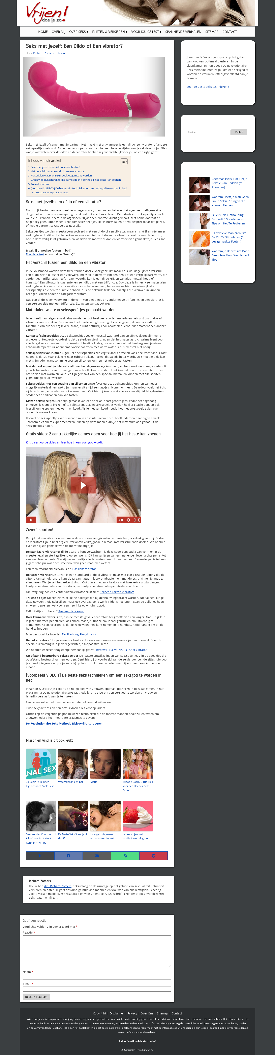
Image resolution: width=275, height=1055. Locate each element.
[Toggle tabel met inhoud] (122, 161)
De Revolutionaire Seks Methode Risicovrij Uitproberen (64, 723)
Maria (93, 782)
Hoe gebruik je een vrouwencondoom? (102, 836)
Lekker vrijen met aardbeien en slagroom (136, 836)
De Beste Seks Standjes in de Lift (73, 836)
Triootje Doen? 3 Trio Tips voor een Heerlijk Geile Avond (138, 786)
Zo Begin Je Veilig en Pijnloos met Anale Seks (40, 784)
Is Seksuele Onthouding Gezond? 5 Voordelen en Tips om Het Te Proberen (228, 219)
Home (43, 32)
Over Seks (78, 32)
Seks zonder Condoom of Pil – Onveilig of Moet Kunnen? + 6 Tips (41, 838)
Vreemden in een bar (70, 782)
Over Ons (147, 1013)
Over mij (58, 32)
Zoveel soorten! (40, 184)
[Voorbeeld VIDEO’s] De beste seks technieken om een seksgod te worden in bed (79, 188)
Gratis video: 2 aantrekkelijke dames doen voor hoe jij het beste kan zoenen (76, 179)
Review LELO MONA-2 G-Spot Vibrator (121, 650)
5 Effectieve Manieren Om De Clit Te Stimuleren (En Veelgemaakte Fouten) (229, 237)
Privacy (132, 1013)
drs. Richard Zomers (57, 886)
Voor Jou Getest (145, 32)
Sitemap (211, 32)
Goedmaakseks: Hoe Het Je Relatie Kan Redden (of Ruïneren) (229, 183)
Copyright (99, 1013)
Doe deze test (35, 254)
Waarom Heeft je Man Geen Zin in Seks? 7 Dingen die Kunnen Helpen (230, 201)
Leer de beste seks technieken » (208, 87)
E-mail (28, 984)
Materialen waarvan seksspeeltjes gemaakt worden (61, 175)
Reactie (29, 932)
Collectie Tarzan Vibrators (117, 592)
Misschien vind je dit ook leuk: (52, 192)
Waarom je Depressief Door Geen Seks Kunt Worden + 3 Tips (230, 255)
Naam (28, 972)
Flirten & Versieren (109, 32)
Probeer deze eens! (71, 611)
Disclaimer (117, 1013)
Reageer (63, 53)
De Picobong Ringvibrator (79, 634)
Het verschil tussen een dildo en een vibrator (57, 171)
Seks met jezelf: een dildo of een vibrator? (55, 167)
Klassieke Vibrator (84, 569)
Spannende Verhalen (183, 32)
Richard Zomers (43, 53)
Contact (229, 32)
